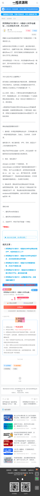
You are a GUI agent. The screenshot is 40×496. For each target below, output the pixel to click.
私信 (35, 30)
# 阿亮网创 (7, 369)
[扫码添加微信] (37, 479)
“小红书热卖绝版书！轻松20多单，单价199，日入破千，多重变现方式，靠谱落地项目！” (25, 443)
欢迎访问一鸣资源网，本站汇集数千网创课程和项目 (21, 9)
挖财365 (8, 470)
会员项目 (9, 18)
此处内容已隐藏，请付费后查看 (15, 237)
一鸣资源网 (22, 470)
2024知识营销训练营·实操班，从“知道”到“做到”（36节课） (24, 433)
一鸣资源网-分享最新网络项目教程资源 (17, 473)
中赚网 (15, 470)
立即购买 (20, 307)
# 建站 (15, 369)
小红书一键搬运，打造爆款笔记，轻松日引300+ (24, 450)
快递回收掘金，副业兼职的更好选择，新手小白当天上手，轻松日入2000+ (24, 460)
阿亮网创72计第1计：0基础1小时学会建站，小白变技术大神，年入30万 (19, 24)
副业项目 (18, 365)
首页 (4, 18)
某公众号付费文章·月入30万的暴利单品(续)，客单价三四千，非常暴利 (25, 417)
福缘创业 (31, 470)
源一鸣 (9, 30)
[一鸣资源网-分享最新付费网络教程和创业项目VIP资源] (20, 2)
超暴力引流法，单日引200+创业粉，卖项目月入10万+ (24, 425)
